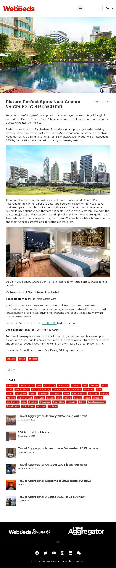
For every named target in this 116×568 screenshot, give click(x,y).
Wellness (52, 406)
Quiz (59, 398)
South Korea (12, 402)
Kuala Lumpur (78, 394)
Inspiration (56, 394)
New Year (39, 398)
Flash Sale (88, 390)
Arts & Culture (27, 385)
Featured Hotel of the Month (67, 390)
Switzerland (58, 402)
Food (99, 390)
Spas (24, 402)
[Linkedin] (70, 553)
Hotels (22, 359)
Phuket (50, 398)
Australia (76, 385)
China (9, 390)
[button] (80, 7)
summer (33, 402)
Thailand (33, 359)
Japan (66, 394)
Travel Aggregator (96, 402)
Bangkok (11, 359)
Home (9, 394)
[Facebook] (37, 553)
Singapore (97, 398)
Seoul (87, 398)
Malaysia (11, 398)
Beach (104, 385)
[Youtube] (54, 553)
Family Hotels (22, 390)
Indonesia (43, 394)
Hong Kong (21, 394)
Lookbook (93, 394)
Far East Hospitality (41, 390)
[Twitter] (45, 553)
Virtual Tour (28, 406)
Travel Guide (13, 406)
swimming (45, 402)
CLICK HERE (49, 323)
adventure (11, 385)
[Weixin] (79, 553)
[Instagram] (62, 553)
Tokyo (82, 402)
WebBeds (41, 406)
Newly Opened (25, 398)
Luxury (104, 394)
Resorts (67, 398)
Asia (39, 385)
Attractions (63, 385)
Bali (85, 385)
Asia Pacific (49, 385)
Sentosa (77, 398)
